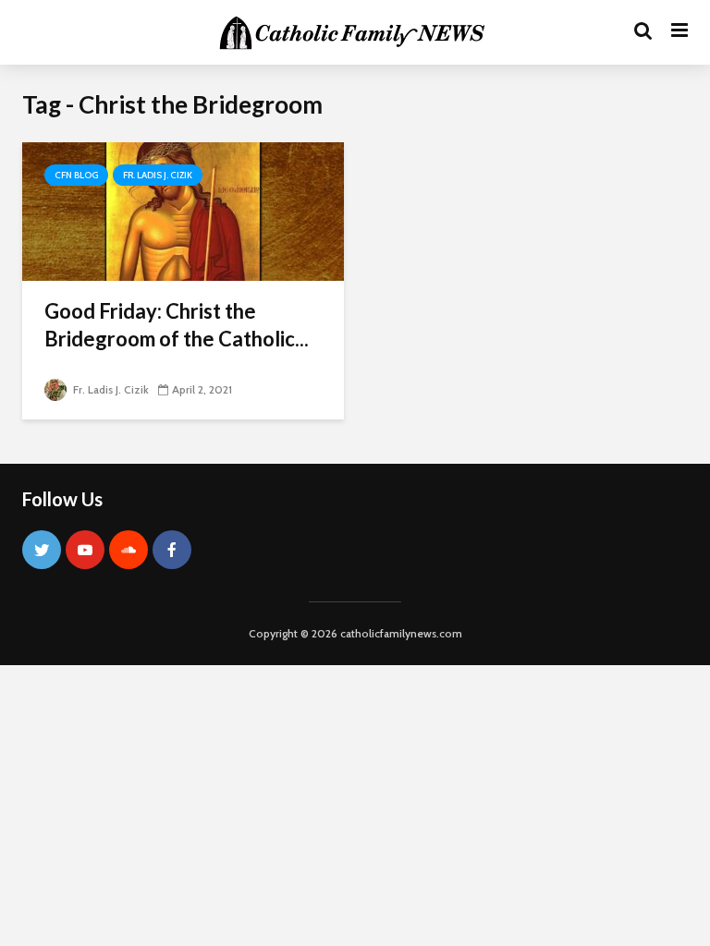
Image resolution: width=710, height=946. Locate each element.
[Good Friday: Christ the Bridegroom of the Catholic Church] (183, 210)
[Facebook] (172, 549)
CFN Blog (76, 175)
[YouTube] (85, 549)
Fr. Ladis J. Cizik (157, 175)
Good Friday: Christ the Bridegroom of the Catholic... (176, 324)
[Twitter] (41, 549)
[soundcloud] (128, 549)
